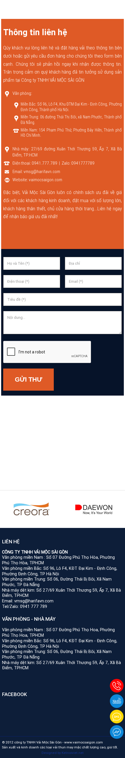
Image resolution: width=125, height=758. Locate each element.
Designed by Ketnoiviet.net (63, 752)
